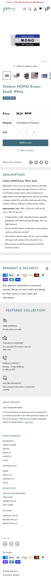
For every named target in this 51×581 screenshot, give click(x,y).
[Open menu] (24, 9)
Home (5, 471)
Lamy (5, 460)
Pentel (6, 449)
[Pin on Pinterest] (36, 162)
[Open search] (30, 9)
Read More (29, 422)
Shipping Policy (10, 516)
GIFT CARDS (8, 505)
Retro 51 (7, 453)
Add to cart (26, 143)
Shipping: (7, 123)
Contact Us (8, 479)
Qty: (5, 133)
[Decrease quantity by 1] (19, 133)
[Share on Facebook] (31, 162)
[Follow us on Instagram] (11, 543)
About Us (7, 475)
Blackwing (8, 441)
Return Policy (10, 520)
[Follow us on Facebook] (5, 543)
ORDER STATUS (9, 501)
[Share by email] (46, 162)
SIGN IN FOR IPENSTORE (14, 493)
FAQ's (5, 483)
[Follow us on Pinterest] (17, 543)
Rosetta (7, 457)
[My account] (35, 9)
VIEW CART (8, 497)
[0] (46, 9)
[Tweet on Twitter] (41, 162)
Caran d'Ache (9, 445)
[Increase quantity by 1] (34, 133)
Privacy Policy (10, 524)
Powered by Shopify (11, 575)
